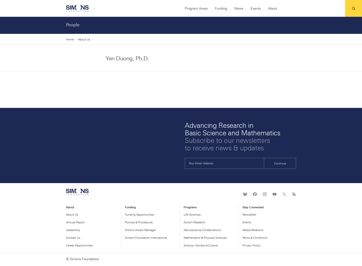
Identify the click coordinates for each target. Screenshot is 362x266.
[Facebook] (255, 194)
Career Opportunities (79, 245)
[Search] (353, 8)
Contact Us (73, 237)
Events (246, 222)
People (73, 24)
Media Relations (252, 230)
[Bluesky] (245, 194)
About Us (84, 39)
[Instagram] (265, 194)
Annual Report (75, 222)
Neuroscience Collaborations (202, 230)
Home (70, 39)
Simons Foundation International (146, 237)
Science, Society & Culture (201, 245)
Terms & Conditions (254, 237)
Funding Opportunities (139, 214)
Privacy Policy (251, 245)
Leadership (73, 230)
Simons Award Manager (140, 230)
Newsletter (249, 214)
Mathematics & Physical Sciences (205, 237)
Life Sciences (192, 214)
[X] (284, 194)
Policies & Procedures (139, 222)
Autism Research (194, 222)
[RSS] (294, 194)
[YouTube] (274, 194)
